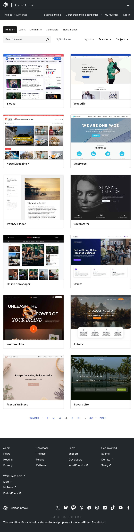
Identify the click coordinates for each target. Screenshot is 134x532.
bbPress (10, 487)
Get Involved (109, 448)
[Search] (47, 39)
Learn (72, 448)
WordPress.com (14, 476)
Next (103, 417)
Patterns (41, 465)
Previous (34, 417)
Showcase (42, 448)
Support (73, 453)
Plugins (40, 459)
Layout (87, 39)
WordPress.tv (78, 465)
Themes (7, 14)
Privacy (7, 465)
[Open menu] (129, 5)
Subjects (121, 39)
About (6, 448)
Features (103, 39)
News (6, 453)
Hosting (8, 459)
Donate (107, 459)
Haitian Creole (19, 508)
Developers (75, 459)
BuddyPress (12, 493)
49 (91, 417)
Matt (7, 481)
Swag (106, 465)
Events (105, 453)
